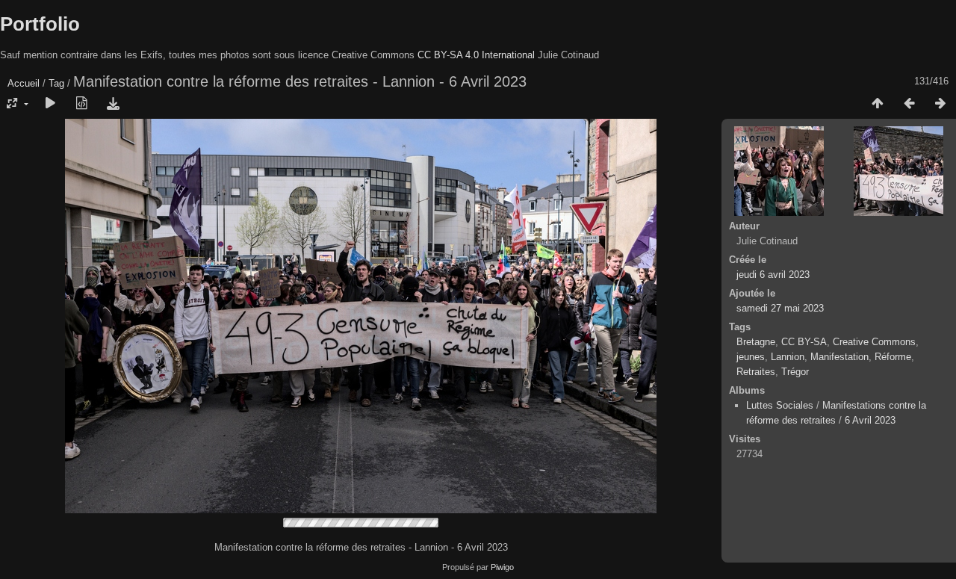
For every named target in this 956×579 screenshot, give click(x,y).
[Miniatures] (877, 103)
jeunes (750, 356)
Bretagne (755, 341)
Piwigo (502, 567)
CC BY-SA (804, 341)
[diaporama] (50, 103)
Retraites (755, 371)
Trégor (795, 371)
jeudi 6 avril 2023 (773, 274)
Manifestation (839, 356)
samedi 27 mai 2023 (780, 308)
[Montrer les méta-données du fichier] (81, 103)
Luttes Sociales (779, 405)
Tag (56, 83)
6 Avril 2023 (870, 420)
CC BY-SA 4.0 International (476, 55)
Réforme (893, 356)
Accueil (23, 83)
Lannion (787, 356)
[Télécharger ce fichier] (112, 103)
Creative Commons (874, 341)
